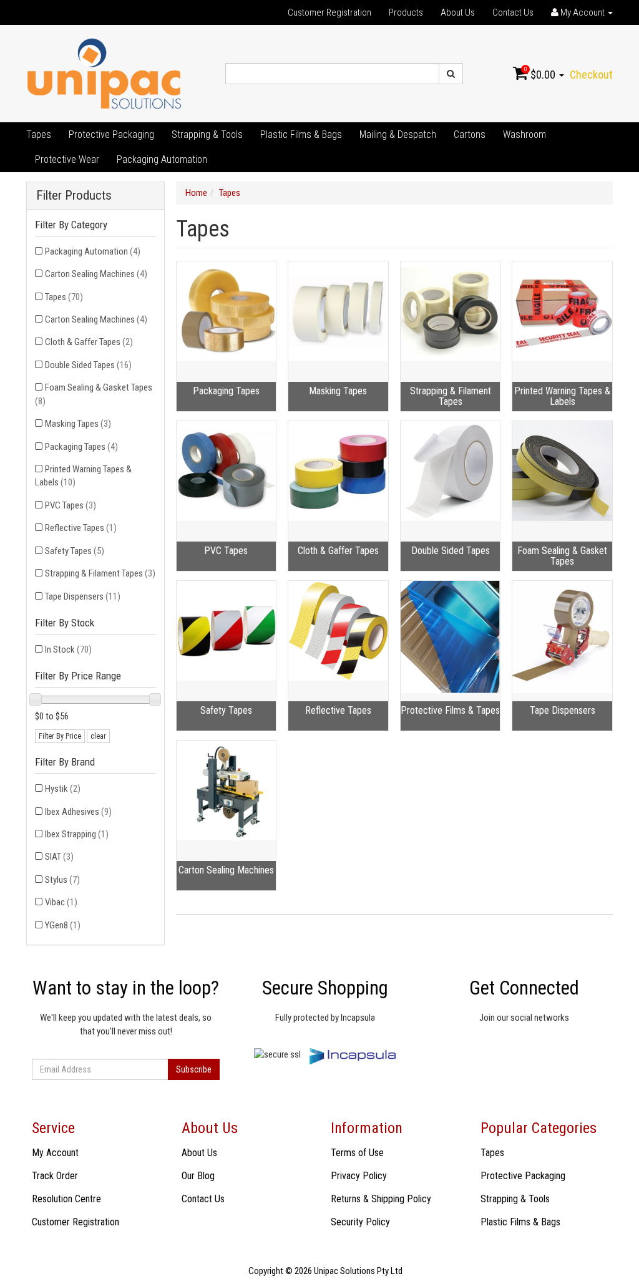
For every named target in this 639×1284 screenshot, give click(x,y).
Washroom (524, 134)
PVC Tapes (70, 505)
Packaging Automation (162, 159)
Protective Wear (67, 159)
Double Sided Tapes (88, 365)
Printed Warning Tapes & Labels (83, 476)
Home (196, 192)
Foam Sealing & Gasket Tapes (93, 394)
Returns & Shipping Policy (381, 1199)
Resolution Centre (66, 1199)
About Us (458, 12)
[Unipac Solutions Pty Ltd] (104, 73)
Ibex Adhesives (78, 811)
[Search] (451, 73)
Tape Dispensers (82, 596)
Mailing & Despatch (397, 134)
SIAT (59, 856)
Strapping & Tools (207, 134)
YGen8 (62, 925)
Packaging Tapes (81, 446)
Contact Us (513, 12)
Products (406, 12)
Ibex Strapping (77, 834)
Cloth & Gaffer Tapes (89, 342)
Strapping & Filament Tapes (100, 573)
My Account (55, 1153)
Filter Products (74, 195)
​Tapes (38, 134)
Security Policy (360, 1222)
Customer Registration (329, 12)
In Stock (68, 649)
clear (98, 736)
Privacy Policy (359, 1176)
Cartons (469, 134)
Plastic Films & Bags (301, 134)
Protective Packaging (111, 134)
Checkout (591, 74)
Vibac (61, 902)
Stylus (62, 879)
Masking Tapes (78, 423)
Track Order (55, 1176)
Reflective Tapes (81, 527)
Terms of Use (357, 1153)
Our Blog (198, 1176)
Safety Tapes (74, 551)
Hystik (62, 788)
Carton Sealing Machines (96, 274)
